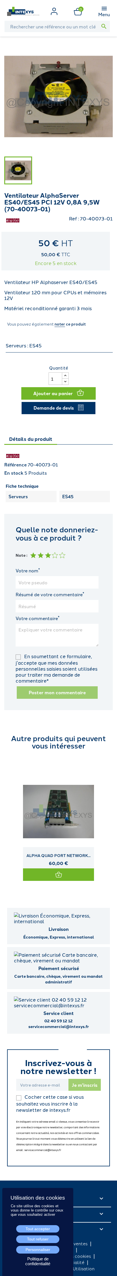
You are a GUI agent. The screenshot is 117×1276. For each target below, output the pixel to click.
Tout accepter (38, 1229)
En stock (13, 473)
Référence (15, 465)
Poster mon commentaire (57, 692)
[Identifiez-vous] (54, 10)
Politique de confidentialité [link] (37, 1261)
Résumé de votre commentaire (50, 594)
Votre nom (28, 570)
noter (60, 324)
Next (107, 818)
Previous (10, 818)
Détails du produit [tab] (30, 438)
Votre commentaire (37, 618)
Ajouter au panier (53, 393)
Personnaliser (38, 1249)
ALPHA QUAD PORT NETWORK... (58, 855)
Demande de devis (54, 408)
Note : (21, 555)
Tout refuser (38, 1239)
